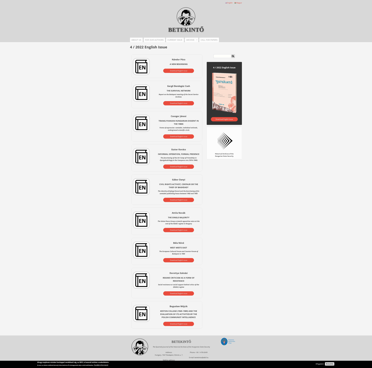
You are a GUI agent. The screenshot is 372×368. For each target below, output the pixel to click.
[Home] (186, 25)
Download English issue (178, 71)
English (229, 3)
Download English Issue (224, 119)
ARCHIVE (190, 40)
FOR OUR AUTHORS (154, 40)
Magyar (239, 3)
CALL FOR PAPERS (209, 40)
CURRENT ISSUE (174, 40)
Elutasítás (329, 364)
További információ (101, 365)
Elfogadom (320, 364)
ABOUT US (136, 40)
